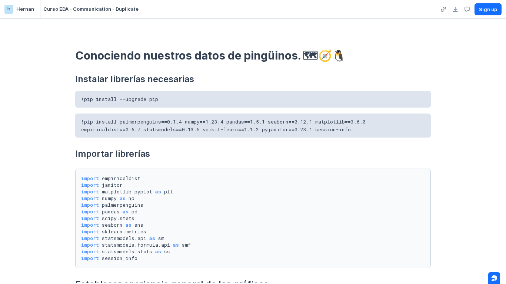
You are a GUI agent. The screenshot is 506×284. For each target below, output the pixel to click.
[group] (443, 9)
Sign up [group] (488, 9)
